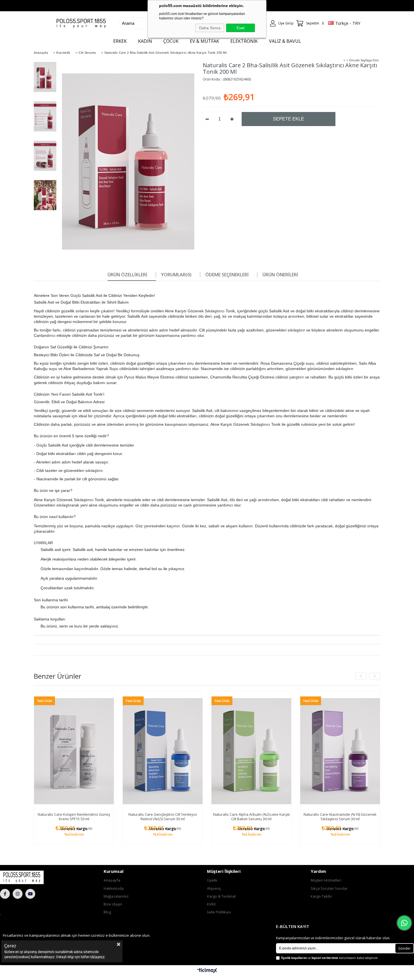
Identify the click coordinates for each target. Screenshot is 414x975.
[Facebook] (5, 894)
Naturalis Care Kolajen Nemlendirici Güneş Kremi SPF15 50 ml (74, 816)
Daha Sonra (210, 28)
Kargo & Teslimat (221, 896)
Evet (240, 28)
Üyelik (212, 880)
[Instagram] (18, 894)
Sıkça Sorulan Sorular (329, 888)
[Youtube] (30, 894)
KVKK (211, 904)
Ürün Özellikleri (127, 274)
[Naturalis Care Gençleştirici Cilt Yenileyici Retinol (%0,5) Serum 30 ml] (162, 751)
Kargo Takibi (321, 896)
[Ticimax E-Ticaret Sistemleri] (207, 971)
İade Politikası (219, 912)
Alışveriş (214, 888)
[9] (33, 877)
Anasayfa (112, 880)
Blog (107, 912)
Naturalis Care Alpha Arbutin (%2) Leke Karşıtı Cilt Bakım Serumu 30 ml (251, 816)
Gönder (404, 948)
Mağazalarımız (116, 896)
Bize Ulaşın (113, 904)
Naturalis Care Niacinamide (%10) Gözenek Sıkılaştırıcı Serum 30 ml (340, 816)
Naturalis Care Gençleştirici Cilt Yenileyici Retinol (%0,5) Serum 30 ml (162, 816)
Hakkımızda (114, 888)
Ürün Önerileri (280, 274)
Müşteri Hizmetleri (326, 880)
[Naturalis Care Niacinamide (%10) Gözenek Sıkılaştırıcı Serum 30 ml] (340, 751)
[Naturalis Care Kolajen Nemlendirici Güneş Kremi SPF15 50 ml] (74, 751)
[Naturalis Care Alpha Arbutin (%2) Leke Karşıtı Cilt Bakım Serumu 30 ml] (251, 751)
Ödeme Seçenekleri (227, 274)
